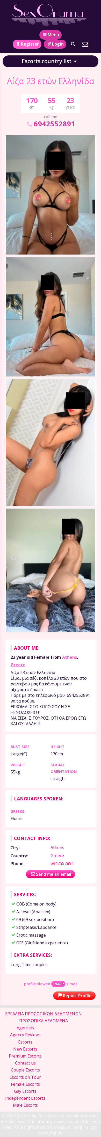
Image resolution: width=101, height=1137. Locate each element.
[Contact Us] (85, 44)
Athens (69, 657)
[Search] (73, 44)
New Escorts (25, 1049)
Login (58, 44)
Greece (18, 665)
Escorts (25, 1042)
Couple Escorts (25, 1070)
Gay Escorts (25, 1091)
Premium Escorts (25, 1056)
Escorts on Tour (25, 1077)
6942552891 (54, 123)
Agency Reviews (25, 1035)
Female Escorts (25, 1084)
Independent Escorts (25, 1098)
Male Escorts (25, 1105)
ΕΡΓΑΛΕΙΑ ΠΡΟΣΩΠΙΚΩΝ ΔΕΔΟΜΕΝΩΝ (43, 1014)
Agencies (25, 1028)
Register (30, 44)
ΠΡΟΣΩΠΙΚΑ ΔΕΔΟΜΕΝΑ (43, 1021)
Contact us (25, 1063)
